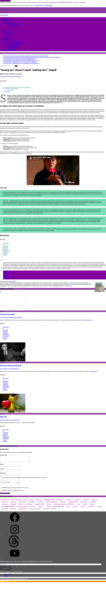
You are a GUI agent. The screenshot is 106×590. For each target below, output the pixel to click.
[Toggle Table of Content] (1, 84)
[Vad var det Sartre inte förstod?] (12, 361)
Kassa (8, 35)
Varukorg (9, 34)
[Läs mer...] (69, 286)
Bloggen (18, 76)
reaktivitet (32, 506)
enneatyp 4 (86, 499)
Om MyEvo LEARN (11, 49)
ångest (53, 508)
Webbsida (3, 473)
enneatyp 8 (13, 502)
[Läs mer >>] (89, 320)
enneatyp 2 (68, 499)
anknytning (6, 271)
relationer (41, 506)
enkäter (38, 499)
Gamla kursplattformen (13, 46)
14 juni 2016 (3, 368)
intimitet (5, 274)
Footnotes (7, 91)
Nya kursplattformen (12, 44)
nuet (78, 504)
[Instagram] (14, 534)
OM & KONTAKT (7, 50)
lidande (20, 504)
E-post (2, 468)
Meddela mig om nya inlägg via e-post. (13, 490)
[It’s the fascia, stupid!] (12, 310)
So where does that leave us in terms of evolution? (17, 87)
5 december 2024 (5, 317)
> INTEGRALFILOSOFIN (16, 43)
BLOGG (5, 29)
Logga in (5, 576)
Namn (2, 464)
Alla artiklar (9, 22)
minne (49, 504)
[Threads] (14, 546)
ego (25, 499)
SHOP (4, 31)
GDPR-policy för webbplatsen (43, 5)
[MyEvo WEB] (4, 15)
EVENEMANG (7, 38)
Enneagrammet (13, 25)
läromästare (28, 504)
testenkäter (91, 506)
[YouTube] (14, 558)
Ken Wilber (93, 502)
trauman (13, 508)
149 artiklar (12, 281)
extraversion (31, 502)
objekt (85, 504)
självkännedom (58, 506)
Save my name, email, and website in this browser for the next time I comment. (24, 477)
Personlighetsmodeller (13, 24)
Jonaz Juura (12, 76)
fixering (40, 502)
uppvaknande (22, 508)
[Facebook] (14, 522)
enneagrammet (49, 499)
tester (99, 506)
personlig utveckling (22, 506)
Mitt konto (9, 37)
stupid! (5, 278)
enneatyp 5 (95, 499)
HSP (10, 27)
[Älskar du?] (12, 412)
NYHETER (6, 19)
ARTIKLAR (6, 21)
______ (12, 92)
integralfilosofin (73, 502)
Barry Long (6, 272)
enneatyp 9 (22, 502)
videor (46, 508)
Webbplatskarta (8, 574)
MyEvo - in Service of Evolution (16, 579)
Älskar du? (3, 417)
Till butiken (9, 32)
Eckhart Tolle (51, 268)
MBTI (10, 28)
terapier (82, 506)
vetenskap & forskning (35, 508)
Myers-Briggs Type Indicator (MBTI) (63, 504)
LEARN (5, 40)
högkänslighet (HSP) (51, 502)
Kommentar (3, 455)
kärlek (5, 275)
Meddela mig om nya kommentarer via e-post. (15, 487)
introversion (83, 502)
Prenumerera (6, 568)
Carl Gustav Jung (15, 499)
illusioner (63, 502)
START (5, 18)
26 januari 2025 (4, 76)
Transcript (10, 90)
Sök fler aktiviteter (11, 47)
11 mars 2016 (3, 420)
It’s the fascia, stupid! (7, 314)
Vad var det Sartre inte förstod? (10, 365)
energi (31, 499)
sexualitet (6, 277)
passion (92, 504)
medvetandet (39, 504)
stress (68, 506)
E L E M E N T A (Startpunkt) (14, 41)
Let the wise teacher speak (11, 88)
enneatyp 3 (77, 499)
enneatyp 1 (59, 499)
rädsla (48, 506)
